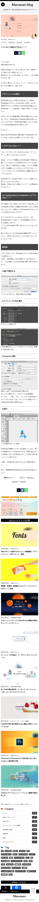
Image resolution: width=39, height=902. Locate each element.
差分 (10, 874)
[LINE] (23, 53)
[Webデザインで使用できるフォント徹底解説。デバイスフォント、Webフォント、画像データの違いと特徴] (19, 535)
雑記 (19, 838)
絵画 (11, 857)
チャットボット (6, 854)
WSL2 (15, 854)
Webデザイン (9, 478)
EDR (25, 861)
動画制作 (19, 833)
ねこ (27, 857)
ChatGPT (8, 851)
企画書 (25, 868)
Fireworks (27, 42)
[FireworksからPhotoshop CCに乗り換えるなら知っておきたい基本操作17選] (19, 742)
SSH (3, 864)
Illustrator (19, 42)
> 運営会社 (4, 891)
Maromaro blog (22, 5)
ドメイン (32, 854)
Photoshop (12, 42)
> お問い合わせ (14, 891)
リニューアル (23, 854)
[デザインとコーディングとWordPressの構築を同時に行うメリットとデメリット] (19, 604)
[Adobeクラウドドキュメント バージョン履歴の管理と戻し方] (19, 776)
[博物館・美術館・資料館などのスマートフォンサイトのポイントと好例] (19, 569)
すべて (19, 813)
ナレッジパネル (19, 857)
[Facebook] (19, 53)
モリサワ (22, 851)
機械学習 (18, 864)
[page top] (33, 891)
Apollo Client (6, 868)
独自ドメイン (31, 871)
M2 (28, 851)
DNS (30, 861)
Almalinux (10, 864)
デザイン (4, 42)
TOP (2, 804)
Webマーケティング (19, 817)
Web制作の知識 (19, 829)
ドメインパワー (20, 871)
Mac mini (4, 857)
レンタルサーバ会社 (8, 871)
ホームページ (16, 868)
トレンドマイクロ (16, 861)
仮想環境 (4, 874)
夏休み (15, 851)
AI (2, 851)
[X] (16, 53)
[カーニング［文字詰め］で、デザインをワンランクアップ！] (19, 638)
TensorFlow (26, 864)
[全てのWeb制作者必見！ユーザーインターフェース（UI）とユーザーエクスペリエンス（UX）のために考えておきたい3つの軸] (19, 673)
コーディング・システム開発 (19, 825)
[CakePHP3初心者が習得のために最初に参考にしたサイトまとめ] (19, 707)
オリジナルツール (19, 842)
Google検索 (5, 861)
